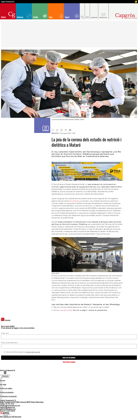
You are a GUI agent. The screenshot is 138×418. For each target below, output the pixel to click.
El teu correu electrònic (9, 342)
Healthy (35, 17)
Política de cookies (6, 388)
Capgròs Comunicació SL (8, 1)
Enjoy (50, 17)
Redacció (55, 133)
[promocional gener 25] (87, 171)
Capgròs (121, 16)
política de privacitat (33, 352)
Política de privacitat (6, 392)
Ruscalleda (73, 201)
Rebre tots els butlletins (69, 357)
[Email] (70, 130)
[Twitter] (57, 130)
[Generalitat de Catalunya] (69, 374)
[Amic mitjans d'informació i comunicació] (69, 414)
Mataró (3, 17)
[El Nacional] (136, 2)
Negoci (67, 17)
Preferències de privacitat (8, 396)
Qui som (2, 380)
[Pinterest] (65, 130)
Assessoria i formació (42, 125)
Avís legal (3, 384)
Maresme (20, 17)
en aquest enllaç (65, 310)
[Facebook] (53, 130)
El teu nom (5, 333)
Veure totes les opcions (69, 362)
